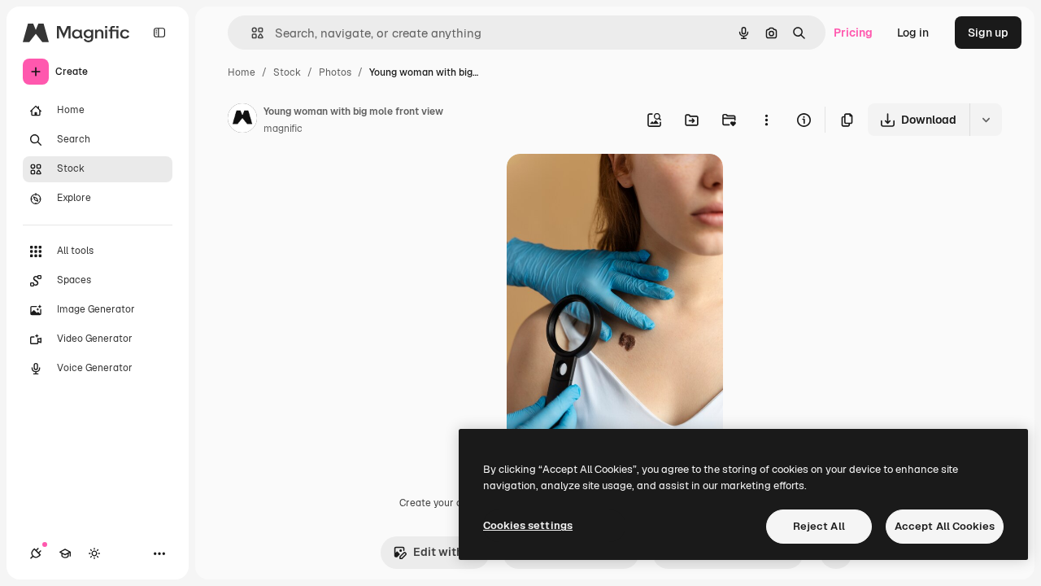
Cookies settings (528, 525)
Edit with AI (445, 551)
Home (241, 72)
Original (611, 185)
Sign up (988, 32)
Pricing (853, 32)
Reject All (819, 526)
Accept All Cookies (945, 526)
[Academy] (65, 553)
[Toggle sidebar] (159, 33)
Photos (335, 72)
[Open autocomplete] (251, 33)
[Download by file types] (985, 119)
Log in (913, 32)
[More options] (766, 119)
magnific (283, 128)
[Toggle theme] (94, 553)
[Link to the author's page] (242, 120)
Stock (287, 72)
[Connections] (36, 553)
